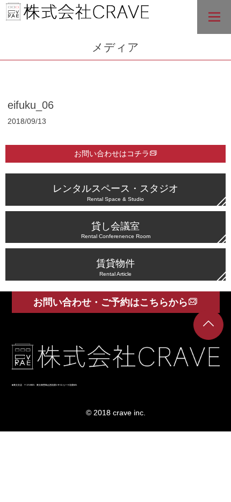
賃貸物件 (115, 266)
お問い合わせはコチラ (111, 153)
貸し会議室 (115, 229)
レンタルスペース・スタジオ (115, 192)
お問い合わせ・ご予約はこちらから (110, 302)
